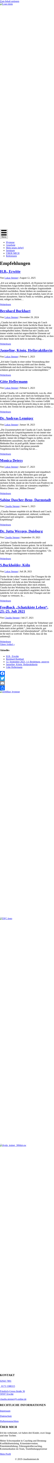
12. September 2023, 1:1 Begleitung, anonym (27, 661)
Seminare (10, 250)
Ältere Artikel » (7, 644)
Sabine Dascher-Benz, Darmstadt (25, 500)
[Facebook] (27, 673)
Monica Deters (11, 460)
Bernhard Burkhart (15, 311)
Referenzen (11, 256)
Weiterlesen (5, 304)
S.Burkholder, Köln (15, 565)
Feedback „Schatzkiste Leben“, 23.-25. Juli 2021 (24, 609)
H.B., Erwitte (10, 271)
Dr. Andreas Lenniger (16, 418)
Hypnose (10, 242)
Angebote (10, 245)
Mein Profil (5, 1454)
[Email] (27, 683)
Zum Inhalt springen (9, 1)
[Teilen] (27, 688)
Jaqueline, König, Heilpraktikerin (26, 350)
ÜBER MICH (13, 253)
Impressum (5, 1411)
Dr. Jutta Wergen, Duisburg (21, 531)
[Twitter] (27, 678)
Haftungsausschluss (9, 1421)
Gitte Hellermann (13, 381)
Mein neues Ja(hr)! (15, 247)
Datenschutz (6, 1416)
